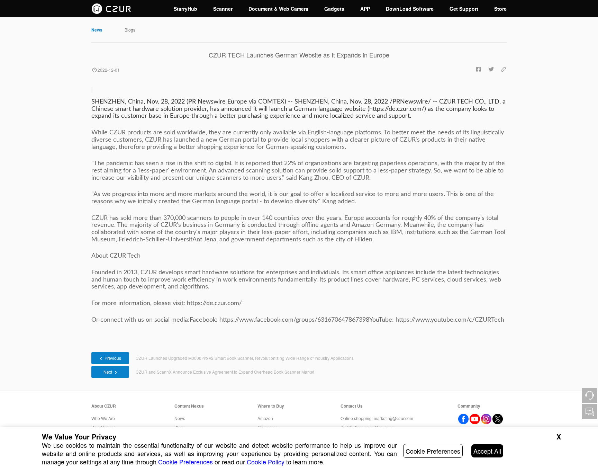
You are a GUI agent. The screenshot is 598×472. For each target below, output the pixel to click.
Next (107, 372)
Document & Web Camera (278, 8)
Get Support (464, 8)
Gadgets (334, 8)
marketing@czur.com (393, 418)
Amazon (265, 418)
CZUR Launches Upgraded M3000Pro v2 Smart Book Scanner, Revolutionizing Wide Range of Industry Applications (245, 358)
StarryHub (185, 8)
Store (500, 8)
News (96, 30)
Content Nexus (189, 406)
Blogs (130, 30)
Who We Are (103, 418)
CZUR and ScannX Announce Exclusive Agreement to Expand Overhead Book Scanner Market (225, 372)
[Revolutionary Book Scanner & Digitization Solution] (111, 8)
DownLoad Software (410, 8)
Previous (113, 358)
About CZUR (103, 406)
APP (365, 8)
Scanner (223, 8)
